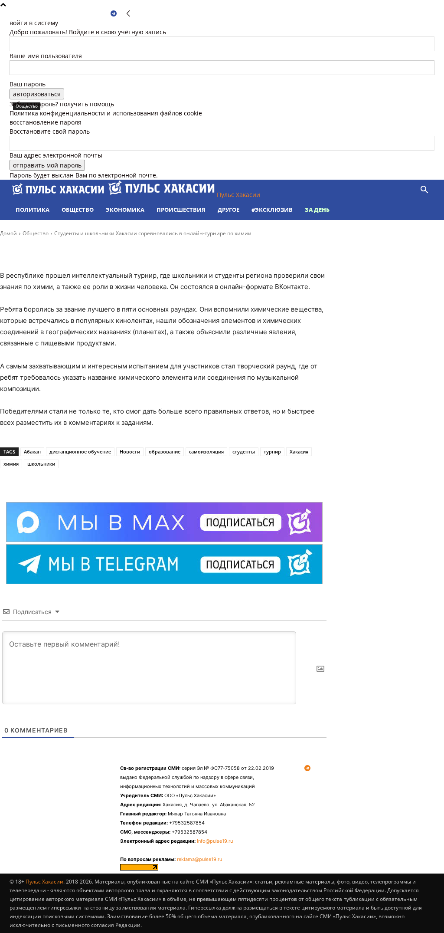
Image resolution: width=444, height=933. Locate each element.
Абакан (32, 451)
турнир (272, 451)
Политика (32, 210)
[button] (424, 191)
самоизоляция (206, 451)
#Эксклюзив (272, 210)
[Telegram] (114, 14)
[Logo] (59, 195)
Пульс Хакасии (44, 881)
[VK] (97, 480)
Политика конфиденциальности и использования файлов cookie (106, 113)
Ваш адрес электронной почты (56, 155)
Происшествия (181, 210)
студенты (243, 451)
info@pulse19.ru (215, 841)
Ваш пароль (28, 84)
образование (164, 451)
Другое (228, 210)
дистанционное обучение (80, 451)
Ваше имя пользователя (46, 56)
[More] (117, 480)
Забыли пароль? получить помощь (62, 104)
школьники (41, 463)
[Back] (128, 14)
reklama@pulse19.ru (199, 859)
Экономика (125, 210)
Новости (130, 451)
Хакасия (299, 451)
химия (11, 463)
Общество (78, 210)
